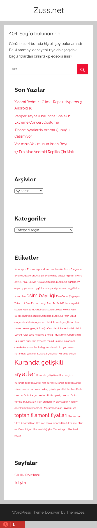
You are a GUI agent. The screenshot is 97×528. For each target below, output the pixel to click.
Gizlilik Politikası (26, 475)
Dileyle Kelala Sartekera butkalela (47, 282)
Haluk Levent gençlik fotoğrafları (33, 328)
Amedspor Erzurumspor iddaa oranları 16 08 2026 (43, 269)
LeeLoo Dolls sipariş (49, 395)
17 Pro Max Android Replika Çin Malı (44, 152)
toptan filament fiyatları (40, 415)
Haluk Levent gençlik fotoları (62, 322)
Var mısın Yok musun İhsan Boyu (41, 144)
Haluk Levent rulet (63, 328)
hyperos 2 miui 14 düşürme (50, 334)
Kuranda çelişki (67, 353)
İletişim (20, 483)
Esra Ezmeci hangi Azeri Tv (40, 303)
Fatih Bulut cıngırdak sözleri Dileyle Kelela (46, 309)
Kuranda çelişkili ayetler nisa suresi (33, 382)
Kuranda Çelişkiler (47, 353)
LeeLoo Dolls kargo (25, 395)
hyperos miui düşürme (50, 341)
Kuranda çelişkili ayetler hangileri (54, 375)
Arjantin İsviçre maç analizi (50, 275)
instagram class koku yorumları (56, 347)
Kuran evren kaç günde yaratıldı (48, 389)
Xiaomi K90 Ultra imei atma (36, 423)
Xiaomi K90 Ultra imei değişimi (35, 429)
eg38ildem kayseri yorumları (51, 288)
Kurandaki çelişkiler (25, 353)
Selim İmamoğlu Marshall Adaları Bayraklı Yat (50, 408)
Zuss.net (48, 10)
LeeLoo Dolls (74, 389)
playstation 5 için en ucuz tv (39, 401)
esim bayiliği (40, 295)
